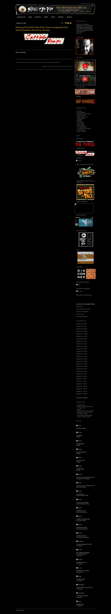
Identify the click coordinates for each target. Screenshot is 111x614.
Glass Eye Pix (21, 17)
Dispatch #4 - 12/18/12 (81, 386)
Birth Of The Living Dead (82, 311)
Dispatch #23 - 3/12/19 (81, 343)
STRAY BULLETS (81, 115)
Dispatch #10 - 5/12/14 (81, 371)
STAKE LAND (80, 124)
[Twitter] (68, 23)
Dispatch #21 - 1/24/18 (81, 349)
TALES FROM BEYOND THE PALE (84, 164)
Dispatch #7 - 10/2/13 (81, 378)
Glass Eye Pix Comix (81, 230)
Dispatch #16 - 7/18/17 (81, 356)
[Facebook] (66, 23)
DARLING (79, 119)
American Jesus (80, 314)
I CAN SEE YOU (81, 130)
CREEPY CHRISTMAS (81, 201)
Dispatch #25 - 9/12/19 (81, 339)
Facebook (77, 17)
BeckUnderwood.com (81, 215)
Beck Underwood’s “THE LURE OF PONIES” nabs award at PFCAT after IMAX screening (85, 412)
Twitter (81, 17)
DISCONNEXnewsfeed (81, 316)
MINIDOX (78, 96)
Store (53, 17)
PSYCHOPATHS (81, 112)
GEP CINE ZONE (80, 87)
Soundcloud (92, 17)
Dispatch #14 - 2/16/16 (81, 361)
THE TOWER (79, 138)
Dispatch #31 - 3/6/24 (81, 324)
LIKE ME (79, 111)
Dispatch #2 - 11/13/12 (81, 391)
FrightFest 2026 (81, 405)
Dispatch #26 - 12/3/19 (81, 336)
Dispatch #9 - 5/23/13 (81, 373)
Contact (69, 17)
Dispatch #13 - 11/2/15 (81, 363)
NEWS (30, 17)
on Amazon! (82, 554)
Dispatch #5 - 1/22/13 (81, 383)
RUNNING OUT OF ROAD (82, 282)
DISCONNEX (79, 267)
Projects (38, 17)
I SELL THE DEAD (81, 131)
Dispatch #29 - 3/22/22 (81, 329)
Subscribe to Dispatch (82, 397)
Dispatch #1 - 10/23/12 (81, 393)
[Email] (71, 23)
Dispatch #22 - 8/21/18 (81, 346)
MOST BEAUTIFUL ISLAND (84, 114)
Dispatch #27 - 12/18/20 (82, 333)
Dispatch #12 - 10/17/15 (82, 366)
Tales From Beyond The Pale (83, 309)
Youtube (84, 17)
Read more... (79, 33)
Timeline (60, 17)
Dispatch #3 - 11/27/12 (81, 388)
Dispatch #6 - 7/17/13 (81, 381)
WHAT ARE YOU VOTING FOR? (84, 295)
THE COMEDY (80, 122)
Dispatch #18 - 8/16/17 (81, 351)
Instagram (88, 17)
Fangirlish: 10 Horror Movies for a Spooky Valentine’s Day (57, 66)
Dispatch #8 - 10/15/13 (81, 376)
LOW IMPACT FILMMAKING (83, 288)
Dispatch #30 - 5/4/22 (81, 326)
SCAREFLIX (79, 158)
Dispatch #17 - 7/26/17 (81, 353)
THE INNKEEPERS (82, 127)
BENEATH (79, 121)
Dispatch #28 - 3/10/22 (81, 331)
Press (46, 17)
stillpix (77, 249)
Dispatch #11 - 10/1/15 (81, 368)
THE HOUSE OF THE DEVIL (84, 128)
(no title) (79, 409)
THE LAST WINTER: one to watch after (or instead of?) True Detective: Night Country (38, 62)
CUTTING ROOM (80, 148)
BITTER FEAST (81, 125)
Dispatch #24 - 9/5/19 (81, 341)
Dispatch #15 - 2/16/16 (81, 359)
